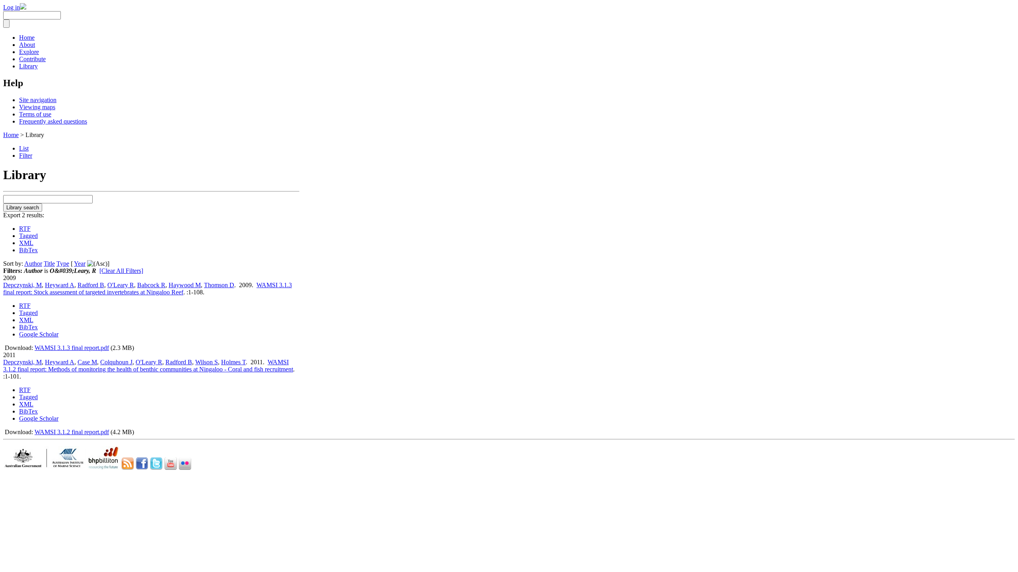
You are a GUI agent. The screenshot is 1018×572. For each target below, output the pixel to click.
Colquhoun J (116, 362)
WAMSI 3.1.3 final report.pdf (72, 347)
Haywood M (185, 285)
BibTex (28, 250)
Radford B (91, 285)
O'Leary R (120, 285)
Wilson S (206, 362)
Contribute (32, 59)
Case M (87, 362)
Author (33, 263)
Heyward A (59, 285)
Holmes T (233, 362)
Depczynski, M (22, 285)
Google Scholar (38, 334)
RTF (25, 228)
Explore (29, 51)
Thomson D (219, 285)
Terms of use (35, 114)
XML (26, 243)
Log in (11, 7)
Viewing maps (37, 107)
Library (28, 66)
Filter (25, 155)
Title (49, 263)
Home (27, 37)
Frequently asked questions (53, 121)
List (24, 148)
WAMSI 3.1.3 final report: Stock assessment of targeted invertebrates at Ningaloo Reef (147, 289)
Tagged (28, 235)
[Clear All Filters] (121, 270)
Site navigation (37, 100)
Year (79, 263)
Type (62, 263)
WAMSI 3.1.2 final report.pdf (72, 432)
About (27, 44)
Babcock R (151, 285)
